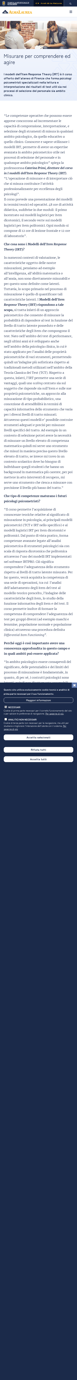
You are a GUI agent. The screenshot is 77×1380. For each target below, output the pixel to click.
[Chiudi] (74, 685)
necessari (14, 707)
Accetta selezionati (38, 737)
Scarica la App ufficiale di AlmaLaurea (18, 3)
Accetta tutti (38, 759)
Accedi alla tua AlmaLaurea (51, 3)
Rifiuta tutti (38, 749)
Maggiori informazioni (38, 700)
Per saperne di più (54, 713)
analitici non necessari (22, 719)
